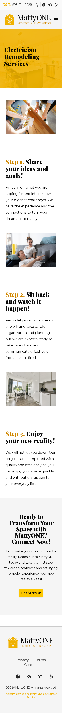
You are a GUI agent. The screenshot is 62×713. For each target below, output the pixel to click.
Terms (40, 660)
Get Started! (31, 593)
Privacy (22, 660)
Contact (31, 665)
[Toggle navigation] (56, 19)
